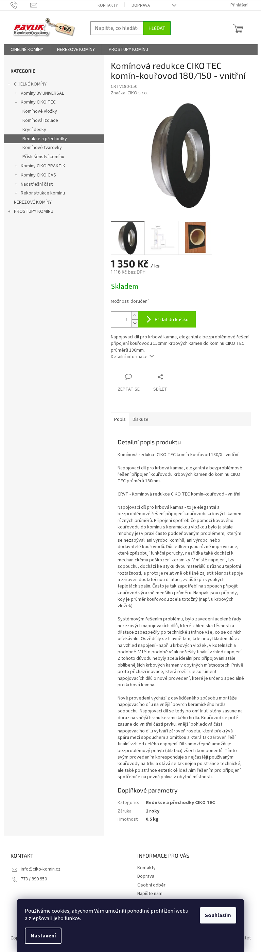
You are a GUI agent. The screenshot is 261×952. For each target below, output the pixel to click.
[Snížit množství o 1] (135, 323)
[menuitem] (27, 49)
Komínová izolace (40, 120)
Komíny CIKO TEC (38, 102)
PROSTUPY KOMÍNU (33, 211)
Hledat (157, 28)
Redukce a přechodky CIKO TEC (180, 802)
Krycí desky (34, 129)
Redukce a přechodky (44, 138)
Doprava (141, 5)
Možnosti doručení (130, 301)
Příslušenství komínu (43, 156)
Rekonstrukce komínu (43, 193)
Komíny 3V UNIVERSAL (42, 93)
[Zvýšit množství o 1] (135, 315)
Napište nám (149, 893)
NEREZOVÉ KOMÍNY (33, 202)
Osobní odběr (151, 885)
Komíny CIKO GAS (38, 175)
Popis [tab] (120, 419)
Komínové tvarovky (42, 147)
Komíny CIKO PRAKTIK (43, 166)
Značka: (129, 93)
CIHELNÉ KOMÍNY (30, 84)
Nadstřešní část (37, 184)
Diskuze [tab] (141, 419)
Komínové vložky (39, 111)
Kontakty (108, 5)
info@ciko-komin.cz (40, 869)
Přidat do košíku (172, 319)
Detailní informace (129, 356)
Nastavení (43, 935)
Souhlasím (218, 915)
